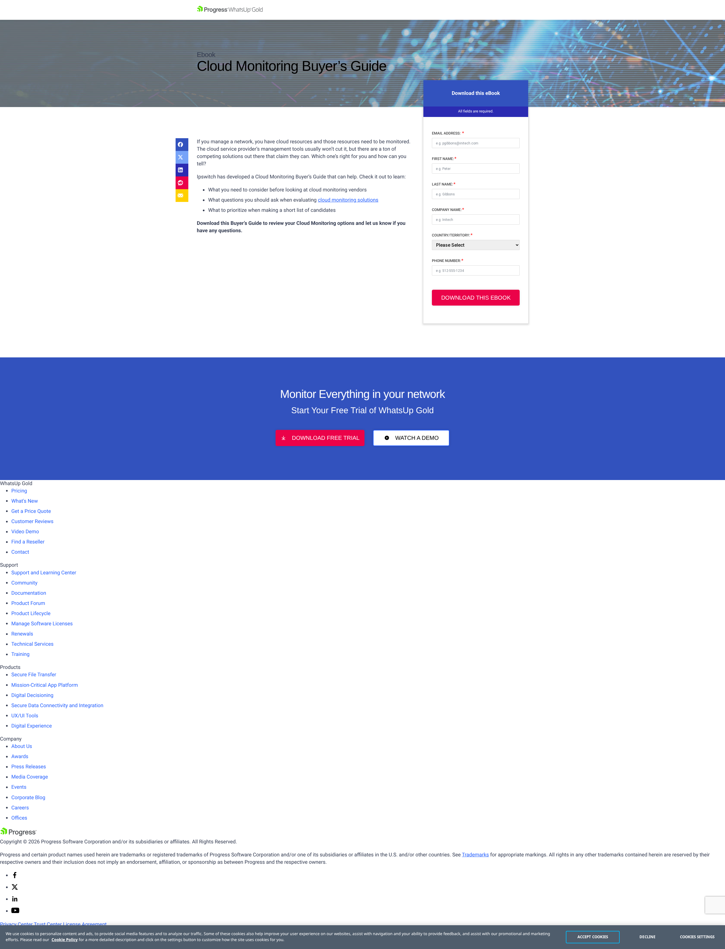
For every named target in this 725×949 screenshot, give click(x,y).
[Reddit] (182, 182)
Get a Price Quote (31, 511)
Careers (20, 808)
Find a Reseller (27, 542)
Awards (19, 757)
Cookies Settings (697, 936)
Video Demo (25, 532)
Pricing (19, 491)
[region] (362, 937)
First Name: (443, 159)
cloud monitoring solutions (348, 200)
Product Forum (28, 603)
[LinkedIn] (182, 170)
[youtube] (15, 911)
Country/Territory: (451, 235)
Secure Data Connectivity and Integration (57, 706)
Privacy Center (16, 924)
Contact (20, 552)
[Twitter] (182, 157)
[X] (14, 889)
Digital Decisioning (32, 695)
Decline (647, 936)
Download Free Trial (326, 438)
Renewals (22, 634)
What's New (24, 501)
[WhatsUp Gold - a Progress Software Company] (362, 10)
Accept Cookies (592, 936)
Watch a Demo (417, 438)
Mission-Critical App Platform (44, 685)
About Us (21, 746)
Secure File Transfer (33, 675)
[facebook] (14, 877)
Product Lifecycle (30, 614)
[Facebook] (182, 144)
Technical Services (32, 644)
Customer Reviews (32, 521)
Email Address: (447, 133)
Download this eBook (476, 298)
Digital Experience (31, 726)
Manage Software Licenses (42, 624)
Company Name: (447, 210)
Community (24, 583)
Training (20, 654)
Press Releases (28, 767)
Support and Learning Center (43, 573)
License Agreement (84, 924)
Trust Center (47, 924)
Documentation (28, 593)
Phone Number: (446, 261)
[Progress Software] (18, 834)
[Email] (182, 195)
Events (18, 787)
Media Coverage (29, 777)
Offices (19, 818)
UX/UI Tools (24, 716)
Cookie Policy (65, 939)
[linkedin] (14, 901)
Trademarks (475, 855)
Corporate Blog (28, 798)
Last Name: (442, 184)
